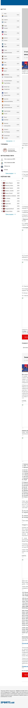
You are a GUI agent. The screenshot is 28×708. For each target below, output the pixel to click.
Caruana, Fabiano (8, 188)
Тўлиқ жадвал (9, 173)
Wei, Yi (5, 206)
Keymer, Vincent (7, 193)
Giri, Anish (6, 201)
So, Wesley (6, 198)
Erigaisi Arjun (7, 203)
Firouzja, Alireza (7, 211)
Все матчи (9, 141)
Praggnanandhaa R (8, 208)
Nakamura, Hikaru (8, 185)
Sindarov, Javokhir (8, 190)
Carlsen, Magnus (8, 183)
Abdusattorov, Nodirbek (9, 195)
